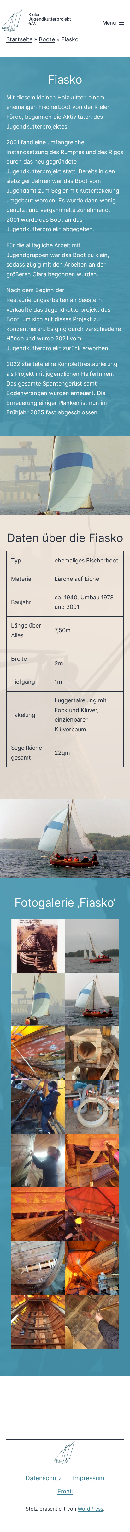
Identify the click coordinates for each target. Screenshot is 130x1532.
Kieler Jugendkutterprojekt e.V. (47, 19)
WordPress (90, 1508)
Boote (47, 39)
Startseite (19, 39)
